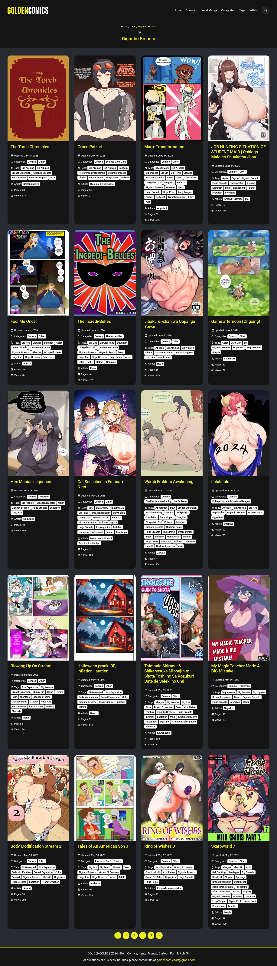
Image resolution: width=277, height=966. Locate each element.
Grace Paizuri (89, 146)
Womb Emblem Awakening (168, 481)
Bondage (49, 342)
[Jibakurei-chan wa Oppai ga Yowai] (172, 273)
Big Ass (26, 342)
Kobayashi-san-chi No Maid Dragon (231, 501)
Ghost (148, 352)
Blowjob (188, 172)
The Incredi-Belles (94, 321)
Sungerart (229, 358)
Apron (225, 178)
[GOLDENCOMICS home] (28, 10)
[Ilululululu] (238, 433)
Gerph (227, 912)
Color (179, 177)
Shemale (111, 362)
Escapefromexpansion (169, 888)
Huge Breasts (19, 177)
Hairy (181, 187)
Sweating (230, 192)
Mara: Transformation (164, 146)
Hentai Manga (208, 10)
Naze (160, 363)
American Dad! (103, 861)
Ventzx (27, 363)
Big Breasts (151, 172)
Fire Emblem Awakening (158, 501)
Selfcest (160, 197)
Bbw (91, 508)
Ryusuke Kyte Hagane (102, 184)
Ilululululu (220, 481)
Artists (253, 10)
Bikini (148, 707)
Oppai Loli (217, 517)
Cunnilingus (190, 177)
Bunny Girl (38, 692)
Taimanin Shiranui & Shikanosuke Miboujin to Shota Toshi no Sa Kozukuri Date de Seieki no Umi (169, 673)
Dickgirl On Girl (153, 182)
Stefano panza (31, 184)
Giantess (181, 522)
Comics (190, 10)
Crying (235, 178)
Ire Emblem (180, 501)
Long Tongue (185, 192)
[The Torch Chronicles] (38, 98)
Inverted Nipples (38, 177)
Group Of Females (109, 872)
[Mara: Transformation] (172, 98)
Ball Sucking (219, 872)
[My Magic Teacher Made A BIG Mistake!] (238, 618)
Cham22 (228, 523)
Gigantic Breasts (42, 172)
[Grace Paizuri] (105, 98)
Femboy (149, 712)
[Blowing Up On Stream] (38, 618)
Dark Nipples (167, 517)
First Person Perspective (92, 172)
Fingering (169, 182)
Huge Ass (17, 357)
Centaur (169, 512)
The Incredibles (114, 336)
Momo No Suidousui (101, 538)
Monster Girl (173, 536)
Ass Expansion (30, 687)
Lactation (217, 187)
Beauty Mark (162, 168)
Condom (123, 168)
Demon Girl (84, 517)
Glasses (170, 187)
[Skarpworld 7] (238, 798)
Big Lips (93, 342)
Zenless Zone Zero (116, 161)
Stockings (121, 532)
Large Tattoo (36, 706)
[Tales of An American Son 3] (105, 798)
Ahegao (159, 347)
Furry (14, 696)
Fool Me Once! (24, 321)
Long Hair (17, 512)
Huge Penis (112, 177)
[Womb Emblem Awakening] (172, 433)
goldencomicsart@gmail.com (176, 960)
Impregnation (237, 183)
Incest (128, 357)
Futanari (181, 182)
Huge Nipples (106, 702)
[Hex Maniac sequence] (38, 433)
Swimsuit (150, 726)
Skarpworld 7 (223, 846)
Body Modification (88, 697)
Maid (227, 187)
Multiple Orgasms (187, 716)
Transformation (176, 197)
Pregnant (217, 192)
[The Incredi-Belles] (105, 273)
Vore (180, 546)
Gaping (247, 891)
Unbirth (149, 546)
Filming (59, 692)
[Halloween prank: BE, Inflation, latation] (105, 618)
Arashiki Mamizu (233, 198)
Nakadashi (239, 187)
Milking (82, 706)
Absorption (161, 507)
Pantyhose (48, 357)
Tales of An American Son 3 (102, 846)
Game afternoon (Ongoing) (235, 321)
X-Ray (190, 197)
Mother (99, 362)
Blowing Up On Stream (31, 666)
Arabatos (95, 883)
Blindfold (217, 877)
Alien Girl (238, 867)
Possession (218, 906)
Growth (34, 701)
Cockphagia (182, 512)
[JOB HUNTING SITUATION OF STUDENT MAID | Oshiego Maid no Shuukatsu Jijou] (238, 98)
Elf (245, 342)
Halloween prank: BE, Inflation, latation (96, 668)
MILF (52, 177)
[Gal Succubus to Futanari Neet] (105, 433)
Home (177, 10)
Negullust (28, 518)
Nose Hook (250, 901)
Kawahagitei (163, 732)
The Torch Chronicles (30, 146)
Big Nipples (43, 168)
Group (121, 352)
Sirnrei (93, 713)
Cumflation (119, 512)
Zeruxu (161, 552)
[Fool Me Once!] (38, 273)
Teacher (232, 906)
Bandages (233, 872)
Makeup (50, 706)
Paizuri (125, 177)
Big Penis (176, 172)
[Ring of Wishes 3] (172, 798)
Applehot (162, 208)
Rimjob (216, 352)
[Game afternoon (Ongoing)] (238, 273)
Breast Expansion (21, 172)
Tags (242, 10)
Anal (248, 867)
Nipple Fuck (164, 357)
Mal (247, 198)
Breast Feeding (153, 512)
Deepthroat (240, 881)
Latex (82, 362)
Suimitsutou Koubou (89, 543)
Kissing (251, 183)
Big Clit (164, 172)
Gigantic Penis (107, 352)
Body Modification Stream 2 (36, 846)
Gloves (82, 177)
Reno (93, 368)
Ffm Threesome (221, 891)
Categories (228, 10)
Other (42, 161)
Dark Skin (236, 342)
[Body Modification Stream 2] (38, 798)
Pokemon (44, 496)
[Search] (265, 10)
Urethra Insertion (165, 546)
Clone (170, 177)
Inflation (117, 527)
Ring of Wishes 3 (159, 846)
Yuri (147, 201)
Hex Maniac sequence (31, 481)
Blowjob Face (107, 342)
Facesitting (241, 886)
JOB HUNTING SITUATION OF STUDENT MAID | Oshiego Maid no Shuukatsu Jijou (238, 151)
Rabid (26, 717)
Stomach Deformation (184, 721)
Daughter (122, 342)
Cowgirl (16, 877)
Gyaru (113, 522)
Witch (246, 702)
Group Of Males (52, 352)
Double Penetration (39, 347)
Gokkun (103, 522)
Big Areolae (28, 168)
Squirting (164, 721)
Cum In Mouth (19, 347)
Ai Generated (96, 692)
